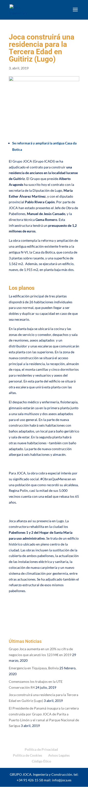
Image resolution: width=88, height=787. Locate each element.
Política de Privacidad (41, 749)
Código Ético (41, 761)
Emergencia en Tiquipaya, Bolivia (34, 668)
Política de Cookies (27, 755)
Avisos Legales (59, 755)
